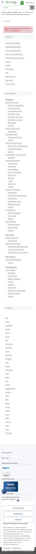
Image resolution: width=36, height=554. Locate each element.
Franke (7, 366)
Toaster (10, 181)
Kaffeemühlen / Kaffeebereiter (18, 146)
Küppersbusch (10, 388)
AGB (6, 73)
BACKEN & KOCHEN (11, 102)
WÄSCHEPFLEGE (10, 222)
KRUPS (7, 385)
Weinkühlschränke (14, 204)
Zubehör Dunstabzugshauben (18, 246)
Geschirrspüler (10, 270)
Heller (7, 377)
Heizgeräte (11, 158)
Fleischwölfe (12, 166)
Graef (7, 374)
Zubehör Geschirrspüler (16, 249)
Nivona (7, 403)
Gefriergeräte (12, 193)
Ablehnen (18, 520)
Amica (7, 322)
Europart (8, 359)
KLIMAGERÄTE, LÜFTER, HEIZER (15, 155)
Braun (7, 337)
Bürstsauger (12, 216)
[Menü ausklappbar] (3, 1)
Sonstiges (11, 178)
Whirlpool (8, 433)
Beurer (7, 329)
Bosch (7, 333)
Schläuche (11, 285)
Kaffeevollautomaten (15, 149)
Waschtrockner (13, 227)
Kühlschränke (12, 198)
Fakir (7, 362)
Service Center (10, 84)
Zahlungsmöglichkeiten (13, 47)
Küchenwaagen (13, 169)
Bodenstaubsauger (14, 213)
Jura (6, 381)
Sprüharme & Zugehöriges (17, 290)
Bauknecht (8, 325)
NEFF (7, 400)
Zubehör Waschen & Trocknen (18, 252)
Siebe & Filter (12, 287)
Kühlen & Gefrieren (11, 238)
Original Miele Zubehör (13, 244)
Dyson (7, 351)
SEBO (7, 418)
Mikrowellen (12, 123)
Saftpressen (12, 175)
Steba (7, 426)
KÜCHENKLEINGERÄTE (12, 161)
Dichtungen (12, 273)
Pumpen (10, 282)
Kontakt (7, 65)
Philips (7, 411)
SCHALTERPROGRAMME (13, 260)
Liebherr (8, 392)
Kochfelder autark (14, 114)
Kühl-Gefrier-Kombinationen (17, 195)
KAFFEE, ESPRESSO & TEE (13, 143)
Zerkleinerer (12, 184)
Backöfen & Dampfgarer (16, 105)
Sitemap (8, 62)
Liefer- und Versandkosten (14, 54)
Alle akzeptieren (18, 508)
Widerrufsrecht (10, 76)
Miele (7, 396)
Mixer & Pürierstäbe (14, 172)
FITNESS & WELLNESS (12, 129)
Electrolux (8, 355)
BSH (6, 340)
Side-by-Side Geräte (14, 201)
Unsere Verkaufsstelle (12, 43)
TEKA (7, 429)
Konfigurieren (18, 514)
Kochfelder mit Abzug (15, 120)
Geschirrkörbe (12, 276)
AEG (6, 318)
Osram (7, 407)
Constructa (9, 344)
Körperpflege (12, 131)
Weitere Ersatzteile (14, 293)
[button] (18, 453)
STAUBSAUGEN (10, 210)
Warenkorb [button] (30, 3)
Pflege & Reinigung (14, 279)
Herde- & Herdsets (14, 108)
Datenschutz (17, 548)
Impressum (6, 548)
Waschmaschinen (14, 225)
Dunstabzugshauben (15, 111)
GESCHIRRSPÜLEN (11, 134)
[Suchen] (32, 7)
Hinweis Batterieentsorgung (14, 58)
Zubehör (11, 126)
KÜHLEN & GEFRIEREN (12, 190)
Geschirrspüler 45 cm (15, 137)
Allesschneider (13, 163)
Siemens (11, 263)
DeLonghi (8, 348)
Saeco (7, 414)
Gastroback (9, 370)
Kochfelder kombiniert (15, 117)
